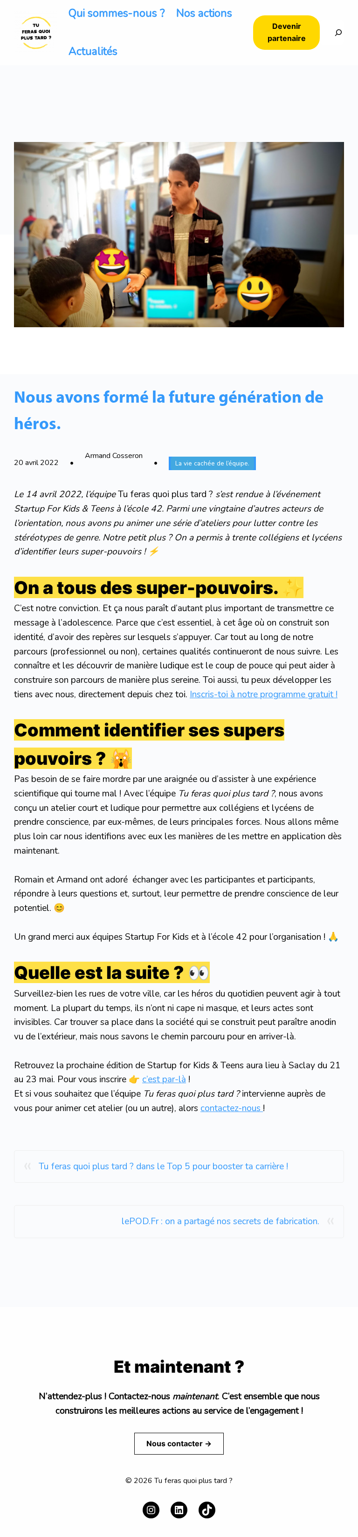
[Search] (332, 32)
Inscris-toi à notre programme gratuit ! (263, 694)
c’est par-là (164, 1079)
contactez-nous (231, 1108)
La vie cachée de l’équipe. (212, 463)
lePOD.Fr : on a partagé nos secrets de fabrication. (220, 1221)
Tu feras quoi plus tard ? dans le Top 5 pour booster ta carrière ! (163, 1166)
